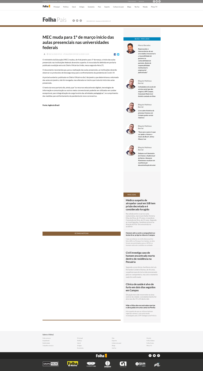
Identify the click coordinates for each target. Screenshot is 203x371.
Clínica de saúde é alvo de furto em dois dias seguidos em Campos (140, 287)
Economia (91, 7)
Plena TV (154, 7)
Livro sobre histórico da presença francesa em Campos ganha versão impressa (146, 114)
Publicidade (46, 343)
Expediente (46, 340)
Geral (74, 7)
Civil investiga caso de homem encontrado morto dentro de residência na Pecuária (140, 257)
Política (65, 7)
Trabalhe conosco (48, 345)
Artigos (81, 7)
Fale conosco (132, 1)
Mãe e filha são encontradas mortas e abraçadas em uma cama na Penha (140, 306)
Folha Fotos (150, 343)
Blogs (129, 7)
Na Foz (137, 7)
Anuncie (141, 1)
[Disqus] (82, 139)
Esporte (107, 7)
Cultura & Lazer (118, 7)
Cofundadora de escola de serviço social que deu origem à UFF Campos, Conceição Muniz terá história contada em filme (147, 91)
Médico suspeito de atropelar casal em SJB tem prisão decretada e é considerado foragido (140, 205)
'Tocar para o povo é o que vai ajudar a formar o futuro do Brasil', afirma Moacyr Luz (147, 135)
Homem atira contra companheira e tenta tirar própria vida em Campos (140, 234)
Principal (57, 7)
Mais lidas (131, 195)
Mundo (145, 7)
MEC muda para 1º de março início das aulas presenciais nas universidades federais (78, 42)
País (99, 7)
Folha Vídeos (150, 340)
